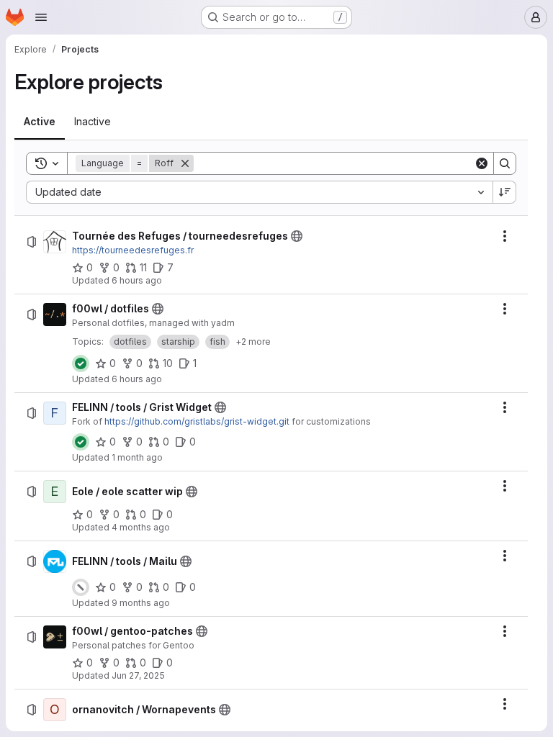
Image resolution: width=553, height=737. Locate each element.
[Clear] (481, 163)
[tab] (39, 122)
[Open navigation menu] (41, 17)
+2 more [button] (253, 341)
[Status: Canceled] (80, 587)
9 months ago (141, 602)
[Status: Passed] (80, 363)
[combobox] (259, 192)
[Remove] (185, 163)
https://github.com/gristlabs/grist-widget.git (196, 421)
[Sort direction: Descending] (504, 192)
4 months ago (141, 527)
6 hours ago (137, 280)
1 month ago (137, 457)
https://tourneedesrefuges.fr (133, 250)
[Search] (504, 163)
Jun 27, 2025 (138, 675)
